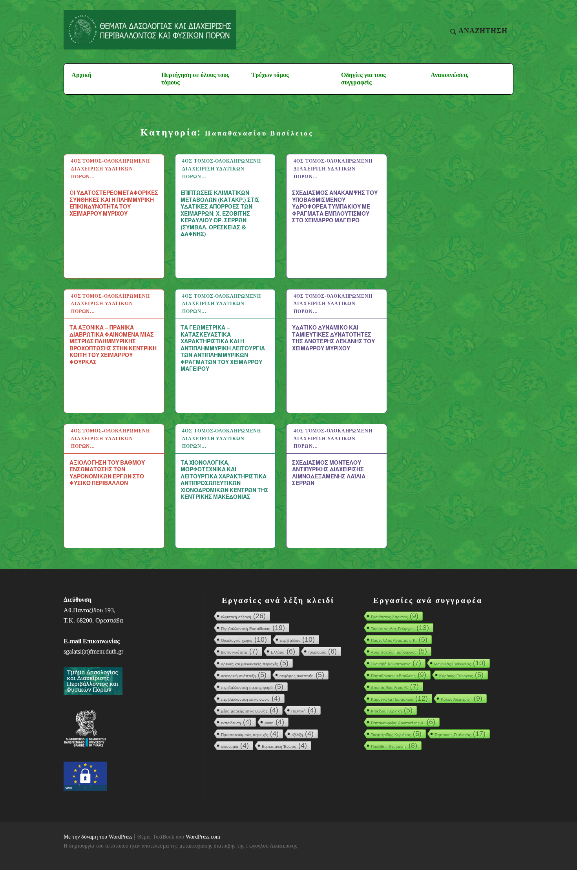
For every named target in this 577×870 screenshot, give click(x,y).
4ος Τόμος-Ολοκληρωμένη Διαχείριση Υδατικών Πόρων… (110, 168)
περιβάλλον (297, 639)
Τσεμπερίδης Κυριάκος (396, 734)
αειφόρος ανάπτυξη (301, 675)
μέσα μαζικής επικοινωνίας (249, 710)
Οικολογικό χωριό (244, 639)
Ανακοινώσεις (449, 74)
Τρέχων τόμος (270, 74)
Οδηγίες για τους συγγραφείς (363, 78)
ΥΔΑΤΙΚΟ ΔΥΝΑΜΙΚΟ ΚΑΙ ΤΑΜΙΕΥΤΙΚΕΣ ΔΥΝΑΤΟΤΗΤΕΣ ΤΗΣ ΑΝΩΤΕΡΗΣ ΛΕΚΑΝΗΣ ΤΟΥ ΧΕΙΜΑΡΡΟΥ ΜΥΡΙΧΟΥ (333, 338)
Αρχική (81, 74)
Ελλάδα (283, 651)
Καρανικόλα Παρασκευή (399, 698)
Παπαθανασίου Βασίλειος (398, 675)
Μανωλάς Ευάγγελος (460, 663)
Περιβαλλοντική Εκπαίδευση (253, 628)
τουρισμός (322, 651)
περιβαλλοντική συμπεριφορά (252, 687)
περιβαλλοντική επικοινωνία (250, 698)
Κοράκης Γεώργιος (461, 675)
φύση (274, 722)
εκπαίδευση (236, 722)
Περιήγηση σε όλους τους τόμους (195, 78)
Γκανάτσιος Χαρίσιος (394, 616)
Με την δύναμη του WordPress (98, 837)
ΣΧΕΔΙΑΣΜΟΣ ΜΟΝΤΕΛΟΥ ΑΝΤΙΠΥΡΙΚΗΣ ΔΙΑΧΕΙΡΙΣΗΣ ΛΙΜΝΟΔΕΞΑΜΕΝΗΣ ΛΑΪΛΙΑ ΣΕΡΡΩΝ (328, 473)
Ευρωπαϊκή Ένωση (284, 745)
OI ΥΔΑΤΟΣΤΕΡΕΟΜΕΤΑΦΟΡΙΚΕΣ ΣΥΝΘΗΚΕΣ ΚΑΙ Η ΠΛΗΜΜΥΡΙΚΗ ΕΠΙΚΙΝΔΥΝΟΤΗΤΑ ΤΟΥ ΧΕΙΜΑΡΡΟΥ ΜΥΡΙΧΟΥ (113, 203)
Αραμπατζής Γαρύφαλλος (399, 651)
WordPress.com (203, 837)
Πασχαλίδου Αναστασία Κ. (399, 639)
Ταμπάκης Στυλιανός (460, 734)
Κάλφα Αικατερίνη (461, 698)
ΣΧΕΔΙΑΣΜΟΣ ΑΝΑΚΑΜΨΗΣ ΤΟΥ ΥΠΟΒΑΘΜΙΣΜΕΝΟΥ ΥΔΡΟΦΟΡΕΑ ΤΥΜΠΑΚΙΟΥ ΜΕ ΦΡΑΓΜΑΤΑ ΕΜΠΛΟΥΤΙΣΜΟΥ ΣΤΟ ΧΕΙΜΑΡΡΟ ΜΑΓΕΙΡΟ (335, 206)
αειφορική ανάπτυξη (244, 675)
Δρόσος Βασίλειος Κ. (395, 687)
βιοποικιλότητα (239, 651)
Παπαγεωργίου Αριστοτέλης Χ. (403, 722)
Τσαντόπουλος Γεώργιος (400, 628)
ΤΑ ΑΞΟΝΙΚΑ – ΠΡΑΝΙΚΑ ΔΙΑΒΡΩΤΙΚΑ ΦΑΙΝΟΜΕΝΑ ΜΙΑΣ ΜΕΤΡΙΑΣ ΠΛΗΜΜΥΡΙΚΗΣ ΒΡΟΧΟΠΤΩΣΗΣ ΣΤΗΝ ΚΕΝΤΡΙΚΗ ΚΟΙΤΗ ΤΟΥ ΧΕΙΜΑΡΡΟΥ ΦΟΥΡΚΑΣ (113, 344)
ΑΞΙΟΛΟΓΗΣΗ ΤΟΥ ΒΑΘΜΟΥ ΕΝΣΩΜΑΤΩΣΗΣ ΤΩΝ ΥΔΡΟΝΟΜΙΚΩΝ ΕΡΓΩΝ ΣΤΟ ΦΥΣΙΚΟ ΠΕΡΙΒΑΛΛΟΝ (107, 473)
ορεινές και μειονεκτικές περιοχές (254, 663)
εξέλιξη (303, 734)
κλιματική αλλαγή (243, 616)
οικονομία (235, 745)
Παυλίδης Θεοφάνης (394, 745)
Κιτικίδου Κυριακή (392, 710)
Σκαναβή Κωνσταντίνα (396, 663)
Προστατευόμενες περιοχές (250, 734)
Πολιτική (303, 710)
